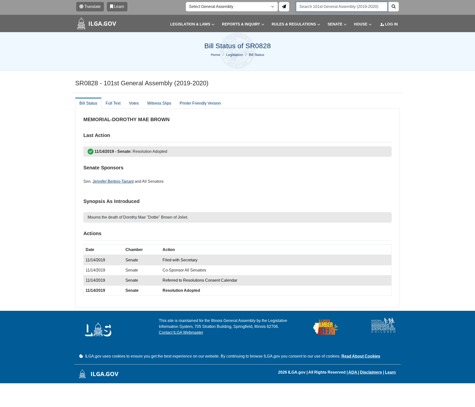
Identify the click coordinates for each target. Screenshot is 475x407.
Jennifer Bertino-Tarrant (113, 181)
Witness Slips (159, 103)
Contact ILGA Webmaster (181, 332)
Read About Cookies (360, 356)
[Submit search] (393, 6)
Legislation (234, 55)
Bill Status (88, 103)
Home (215, 55)
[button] (188, 24)
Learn (390, 372)
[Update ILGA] (284, 6)
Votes (134, 103)
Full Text (113, 103)
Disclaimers (371, 372)
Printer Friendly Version (200, 103)
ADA (353, 372)
